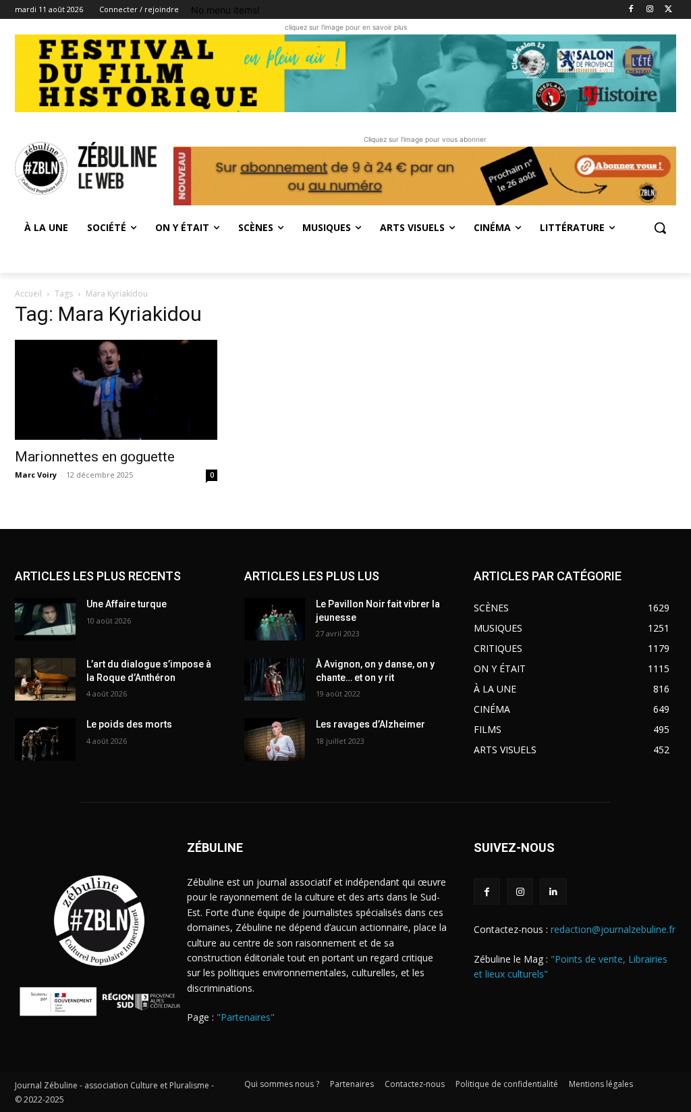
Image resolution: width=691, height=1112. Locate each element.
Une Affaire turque (126, 604)
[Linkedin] (553, 891)
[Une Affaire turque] (45, 619)
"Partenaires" (246, 1017)
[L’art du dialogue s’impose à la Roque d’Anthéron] (45, 679)
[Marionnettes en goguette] (116, 390)
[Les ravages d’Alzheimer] (274, 739)
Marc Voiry (36, 475)
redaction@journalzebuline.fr (613, 929)
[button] (660, 227)
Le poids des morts (129, 724)
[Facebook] (631, 10)
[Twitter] (668, 10)
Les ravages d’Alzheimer (370, 724)
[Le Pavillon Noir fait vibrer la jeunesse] (274, 619)
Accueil (28, 293)
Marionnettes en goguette (95, 457)
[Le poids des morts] (45, 739)
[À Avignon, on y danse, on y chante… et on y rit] (274, 679)
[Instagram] (649, 10)
